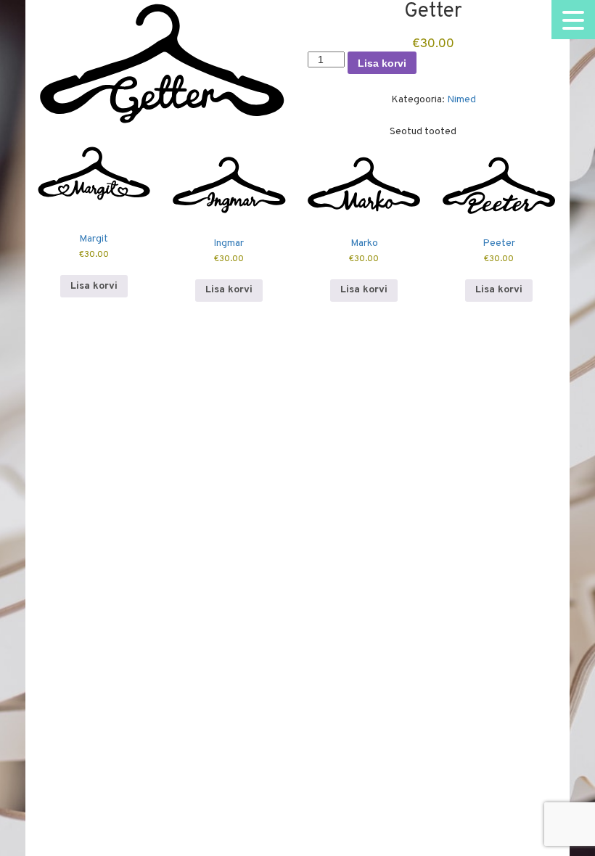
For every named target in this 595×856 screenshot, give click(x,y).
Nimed (461, 100)
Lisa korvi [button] (94, 286)
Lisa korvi (382, 63)
